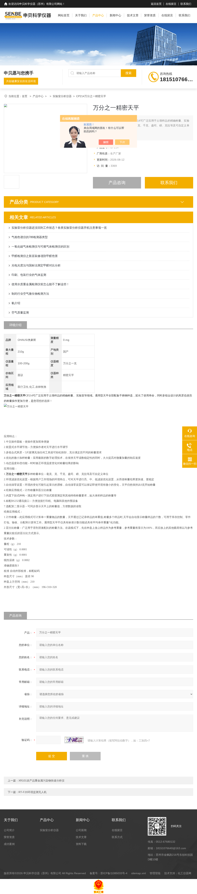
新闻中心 (115, 15)
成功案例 (9, 844)
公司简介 (9, 830)
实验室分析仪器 (62, 96)
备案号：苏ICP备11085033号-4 (108, 873)
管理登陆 (155, 873)
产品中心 (98, 15)
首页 (25, 96)
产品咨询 (117, 182)
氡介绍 (16, 303)
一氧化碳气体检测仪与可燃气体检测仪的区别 (40, 246)
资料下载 (81, 844)
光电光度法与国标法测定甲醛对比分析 (36, 265)
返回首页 (156, 3)
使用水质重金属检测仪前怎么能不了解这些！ (40, 284)
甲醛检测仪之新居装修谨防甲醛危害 (35, 256)
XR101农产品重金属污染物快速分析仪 (41, 780)
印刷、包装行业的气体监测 (29, 274)
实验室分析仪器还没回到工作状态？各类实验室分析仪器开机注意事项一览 (59, 227)
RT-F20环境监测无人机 (32, 792)
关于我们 (81, 15)
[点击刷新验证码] (74, 740)
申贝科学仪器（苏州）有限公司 (38, 3)
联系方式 (117, 837)
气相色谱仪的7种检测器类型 (30, 237)
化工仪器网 (184, 873)
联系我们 (185, 3)
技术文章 (133, 15)
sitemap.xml (138, 873)
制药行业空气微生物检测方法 (30, 293)
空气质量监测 (20, 312)
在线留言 (171, 3)
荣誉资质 (150, 15)
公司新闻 (81, 830)
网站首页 (63, 15)
